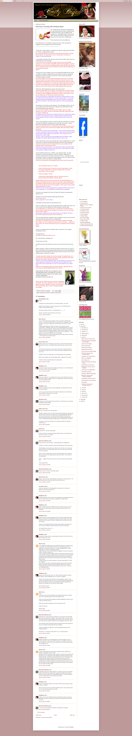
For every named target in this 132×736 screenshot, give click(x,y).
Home (36, 20)
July (83, 337)
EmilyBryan (41, 366)
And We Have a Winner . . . (87, 347)
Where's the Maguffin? (86, 358)
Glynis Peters (42, 341)
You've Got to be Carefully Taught (88, 351)
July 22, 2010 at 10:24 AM (44, 472)
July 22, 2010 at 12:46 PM (44, 500)
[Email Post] (53, 290)
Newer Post (38, 715)
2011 (82, 324)
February (84, 395)
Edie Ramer (41, 399)
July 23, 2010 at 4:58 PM (44, 701)
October (84, 331)
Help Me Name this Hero (86, 349)
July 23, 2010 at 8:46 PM (44, 709)
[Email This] (55, 291)
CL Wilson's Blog (84, 220)
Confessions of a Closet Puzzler (88, 356)
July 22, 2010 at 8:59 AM (44, 404)
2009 (82, 399)
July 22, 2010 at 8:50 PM (44, 610)
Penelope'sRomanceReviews (86, 224)
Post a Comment (41, 712)
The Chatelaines (83, 201)
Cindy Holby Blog (84, 214)
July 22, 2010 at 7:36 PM (44, 569)
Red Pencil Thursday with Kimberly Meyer (87, 354)
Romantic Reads (84, 203)
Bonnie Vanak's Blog (84, 219)
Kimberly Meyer (42, 292)
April (83, 391)
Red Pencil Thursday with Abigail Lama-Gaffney (88, 341)
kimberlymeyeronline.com (47, 276)
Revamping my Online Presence (88, 378)
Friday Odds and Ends (86, 371)
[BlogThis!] (56, 291)
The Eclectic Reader (84, 209)
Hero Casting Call (85, 360)
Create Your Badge (82, 137)
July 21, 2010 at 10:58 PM (44, 337)
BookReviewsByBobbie (85, 222)
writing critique (58, 292)
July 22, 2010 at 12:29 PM (44, 491)
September (84, 333)
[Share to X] (58, 291)
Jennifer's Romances (84, 212)
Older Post (72, 715)
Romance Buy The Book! (85, 207)
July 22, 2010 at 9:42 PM (44, 633)
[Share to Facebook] (59, 291)
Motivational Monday (44, 440)
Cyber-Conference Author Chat (88, 338)
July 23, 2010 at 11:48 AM (44, 665)
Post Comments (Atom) (47, 717)
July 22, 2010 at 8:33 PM (44, 587)
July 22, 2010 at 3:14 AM (44, 361)
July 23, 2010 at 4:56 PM (44, 690)
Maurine (41, 543)
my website (60, 285)
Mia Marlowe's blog (84, 210)
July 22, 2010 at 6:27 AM (44, 381)
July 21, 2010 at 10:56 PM (44, 314)
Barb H (40, 592)
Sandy (40, 428)
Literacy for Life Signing (86, 343)
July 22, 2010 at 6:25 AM (44, 371)
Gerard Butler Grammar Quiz (87, 364)
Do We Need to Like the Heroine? (88, 380)
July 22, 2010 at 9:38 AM (44, 424)
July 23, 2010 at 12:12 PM (44, 677)
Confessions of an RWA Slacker (88, 369)
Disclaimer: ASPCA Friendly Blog (88, 373)
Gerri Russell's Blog (84, 217)
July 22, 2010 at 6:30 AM (44, 395)
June (83, 387)
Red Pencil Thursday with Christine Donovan (87, 385)
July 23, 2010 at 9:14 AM (44, 645)
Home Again (84, 382)
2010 (82, 326)
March (83, 393)
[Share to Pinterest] (60, 291)
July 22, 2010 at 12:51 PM (44, 530)
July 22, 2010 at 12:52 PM (44, 539)
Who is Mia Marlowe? (44, 20)
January (84, 397)
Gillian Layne (42, 408)
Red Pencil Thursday (50, 292)
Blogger (71, 727)
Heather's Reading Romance (86, 225)
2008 (82, 401)
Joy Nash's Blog (83, 215)
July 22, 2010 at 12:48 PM (44, 511)
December (84, 327)
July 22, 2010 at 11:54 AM (44, 482)
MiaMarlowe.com (87, 38)
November (84, 329)
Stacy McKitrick (42, 298)
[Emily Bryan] (83, 135)
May (83, 389)
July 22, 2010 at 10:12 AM (44, 436)
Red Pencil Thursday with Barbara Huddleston (87, 376)
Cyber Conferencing (85, 345)
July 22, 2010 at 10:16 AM (44, 464)
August (83, 335)
